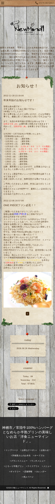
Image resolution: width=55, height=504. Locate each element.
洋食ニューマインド (20, 488)
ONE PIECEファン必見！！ (20, 205)
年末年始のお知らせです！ (19, 100)
